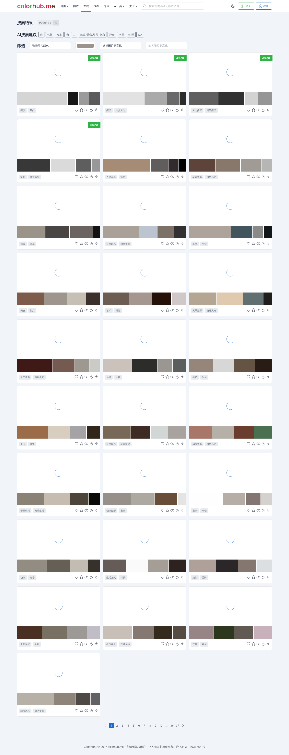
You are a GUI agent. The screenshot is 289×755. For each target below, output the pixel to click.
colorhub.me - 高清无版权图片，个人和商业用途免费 (140, 746)
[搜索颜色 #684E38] (166, 499)
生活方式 (111, 577)
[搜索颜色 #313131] (231, 98)
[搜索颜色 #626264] (95, 699)
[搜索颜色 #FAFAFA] (137, 566)
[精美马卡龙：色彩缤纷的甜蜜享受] (58, 272)
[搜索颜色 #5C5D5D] (179, 365)
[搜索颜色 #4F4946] (83, 699)
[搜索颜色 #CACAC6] (94, 365)
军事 (194, 243)
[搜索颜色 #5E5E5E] (84, 165)
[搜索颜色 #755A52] (64, 365)
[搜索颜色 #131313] (96, 232)
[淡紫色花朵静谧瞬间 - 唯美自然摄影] (230, 139)
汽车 (59, 34)
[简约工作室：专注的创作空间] (58, 72)
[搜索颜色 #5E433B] (202, 165)
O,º (140, 34)
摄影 (22, 110)
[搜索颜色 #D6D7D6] (224, 365)
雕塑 (118, 310)
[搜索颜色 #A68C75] (127, 165)
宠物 (123, 510)
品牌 (204, 577)
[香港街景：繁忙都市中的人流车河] (58, 672)
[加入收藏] (81, 110)
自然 (204, 644)
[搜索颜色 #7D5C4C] (30, 299)
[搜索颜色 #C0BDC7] (93, 632)
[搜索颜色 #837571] (253, 499)
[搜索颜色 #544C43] (179, 632)
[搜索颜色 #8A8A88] (258, 232)
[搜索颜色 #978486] (201, 632)
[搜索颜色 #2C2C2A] (144, 365)
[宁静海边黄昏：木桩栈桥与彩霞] (230, 272)
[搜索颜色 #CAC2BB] (117, 365)
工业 (22, 443)
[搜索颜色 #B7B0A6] (35, 699)
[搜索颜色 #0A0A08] (94, 499)
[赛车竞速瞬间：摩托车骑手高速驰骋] (58, 205)
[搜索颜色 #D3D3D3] (251, 98)
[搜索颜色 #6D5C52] (116, 299)
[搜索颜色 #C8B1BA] (263, 632)
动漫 (131, 34)
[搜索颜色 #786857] (117, 432)
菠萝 (112, 34)
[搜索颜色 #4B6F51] (263, 432)
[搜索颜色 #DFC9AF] (230, 299)
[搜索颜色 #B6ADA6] (234, 499)
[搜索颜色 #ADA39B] (210, 232)
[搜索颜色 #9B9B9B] (84, 98)
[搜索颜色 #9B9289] (31, 232)
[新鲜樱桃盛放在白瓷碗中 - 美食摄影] (58, 339)
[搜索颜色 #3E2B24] (141, 432)
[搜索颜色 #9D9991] (82, 365)
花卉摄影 (197, 176)
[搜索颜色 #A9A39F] (177, 432)
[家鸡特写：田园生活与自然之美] (230, 405)
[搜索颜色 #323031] (180, 232)
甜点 (32, 310)
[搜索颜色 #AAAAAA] (156, 98)
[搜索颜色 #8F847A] (64, 699)
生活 (204, 377)
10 (161, 725)
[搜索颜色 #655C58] (114, 566)
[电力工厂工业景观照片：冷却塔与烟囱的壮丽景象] (58, 405)
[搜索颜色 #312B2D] (173, 165)
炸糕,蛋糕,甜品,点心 (92, 34)
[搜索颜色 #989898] (96, 165)
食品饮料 (25, 510)
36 (172, 725)
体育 (22, 243)
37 (177, 725)
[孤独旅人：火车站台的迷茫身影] (144, 339)
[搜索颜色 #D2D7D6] (159, 432)
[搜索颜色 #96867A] (201, 365)
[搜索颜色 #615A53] (244, 632)
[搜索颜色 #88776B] (228, 165)
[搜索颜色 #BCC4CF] (148, 232)
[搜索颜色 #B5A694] (203, 299)
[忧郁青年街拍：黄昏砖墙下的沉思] (144, 139)
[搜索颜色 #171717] (73, 98)
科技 (123, 577)
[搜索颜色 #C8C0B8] (118, 632)
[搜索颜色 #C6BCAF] (57, 499)
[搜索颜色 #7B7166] (165, 232)
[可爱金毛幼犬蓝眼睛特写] (230, 472)
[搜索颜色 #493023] (29, 632)
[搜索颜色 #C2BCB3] (79, 566)
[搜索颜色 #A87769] (200, 432)
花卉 (194, 644)
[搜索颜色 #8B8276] (30, 499)
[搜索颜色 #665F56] (58, 566)
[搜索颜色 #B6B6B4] (267, 165)
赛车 (32, 243)
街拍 (123, 176)
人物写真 (111, 176)
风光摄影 (197, 110)
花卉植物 (125, 443)
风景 (108, 377)
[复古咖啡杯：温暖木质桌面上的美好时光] (58, 472)
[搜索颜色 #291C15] (263, 365)
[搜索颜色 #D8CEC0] (59, 432)
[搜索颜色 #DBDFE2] (264, 566)
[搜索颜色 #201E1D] (267, 299)
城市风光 (34, 176)
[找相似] (86, 110)
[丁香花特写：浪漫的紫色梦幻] (230, 606)
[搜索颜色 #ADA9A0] (143, 499)
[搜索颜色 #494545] (57, 232)
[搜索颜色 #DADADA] (63, 165)
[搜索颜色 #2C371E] (224, 632)
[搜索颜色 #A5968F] (140, 299)
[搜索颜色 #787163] (54, 632)
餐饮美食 (111, 644)
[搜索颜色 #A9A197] (121, 232)
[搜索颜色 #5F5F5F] (203, 98)
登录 (248, 6)
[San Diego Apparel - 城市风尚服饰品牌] (230, 539)
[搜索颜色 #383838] (34, 165)
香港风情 (125, 644)
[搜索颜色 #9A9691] (165, 365)
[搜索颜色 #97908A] (117, 499)
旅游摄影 (39, 710)
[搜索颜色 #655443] (244, 365)
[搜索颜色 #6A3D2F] (244, 432)
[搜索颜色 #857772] (143, 632)
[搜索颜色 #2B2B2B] (183, 98)
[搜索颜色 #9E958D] (55, 299)
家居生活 (39, 510)
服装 (194, 577)
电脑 (49, 34)
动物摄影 (125, 243)
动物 (204, 510)
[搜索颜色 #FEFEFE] (206, 499)
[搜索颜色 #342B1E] (163, 632)
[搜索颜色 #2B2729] (227, 566)
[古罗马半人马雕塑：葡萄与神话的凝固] (144, 272)
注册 (266, 6)
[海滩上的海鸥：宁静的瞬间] (144, 205)
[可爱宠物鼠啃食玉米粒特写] (144, 472)
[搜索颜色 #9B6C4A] (32, 432)
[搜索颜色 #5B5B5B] (94, 98)
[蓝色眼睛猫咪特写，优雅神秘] (58, 539)
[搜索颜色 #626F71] (253, 299)
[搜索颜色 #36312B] (94, 566)
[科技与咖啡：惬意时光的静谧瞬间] (144, 539)
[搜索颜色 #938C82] (32, 566)
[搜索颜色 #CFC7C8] (179, 299)
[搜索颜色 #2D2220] (177, 566)
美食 (22, 310)
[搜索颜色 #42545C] (242, 232)
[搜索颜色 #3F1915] (35, 365)
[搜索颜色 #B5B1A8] (223, 432)
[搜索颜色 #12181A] (268, 232)
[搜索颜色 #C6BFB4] (76, 299)
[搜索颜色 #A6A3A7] (78, 432)
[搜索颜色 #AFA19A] (202, 566)
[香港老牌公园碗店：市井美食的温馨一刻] (144, 606)
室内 (32, 110)
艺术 (108, 310)
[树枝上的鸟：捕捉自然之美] (58, 606)
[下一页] (183, 725)
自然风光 (120, 110)
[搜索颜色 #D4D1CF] (266, 499)
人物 (118, 377)
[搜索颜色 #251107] (162, 299)
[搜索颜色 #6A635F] (81, 232)
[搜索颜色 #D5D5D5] (42, 98)
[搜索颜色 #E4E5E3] (182, 499)
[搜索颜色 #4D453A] (79, 499)
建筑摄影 (211, 110)
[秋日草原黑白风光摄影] (144, 72)
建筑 (32, 443)
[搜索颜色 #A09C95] (251, 165)
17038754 (195, 746)
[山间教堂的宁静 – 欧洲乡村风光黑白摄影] (230, 72)
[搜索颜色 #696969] (173, 98)
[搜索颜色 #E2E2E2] (123, 98)
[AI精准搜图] (96, 110)
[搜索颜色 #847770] (247, 566)
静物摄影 (39, 377)
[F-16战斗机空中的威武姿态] (230, 205)
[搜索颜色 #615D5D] (159, 165)
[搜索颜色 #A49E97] (158, 566)
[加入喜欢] (77, 110)
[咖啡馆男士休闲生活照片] (230, 339)
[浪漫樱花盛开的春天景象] (144, 405)
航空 (204, 243)
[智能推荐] (91, 110)
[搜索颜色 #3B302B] (93, 299)
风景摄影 (197, 310)
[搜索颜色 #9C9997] (77, 632)
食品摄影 (25, 377)
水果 (121, 34)
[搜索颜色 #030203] (182, 165)
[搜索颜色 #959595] (265, 98)
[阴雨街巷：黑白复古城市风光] (58, 139)
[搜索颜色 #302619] (93, 432)
